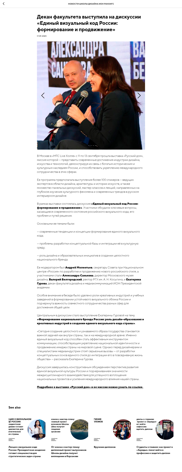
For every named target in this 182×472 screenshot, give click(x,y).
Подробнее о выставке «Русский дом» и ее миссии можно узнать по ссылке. (90, 387)
